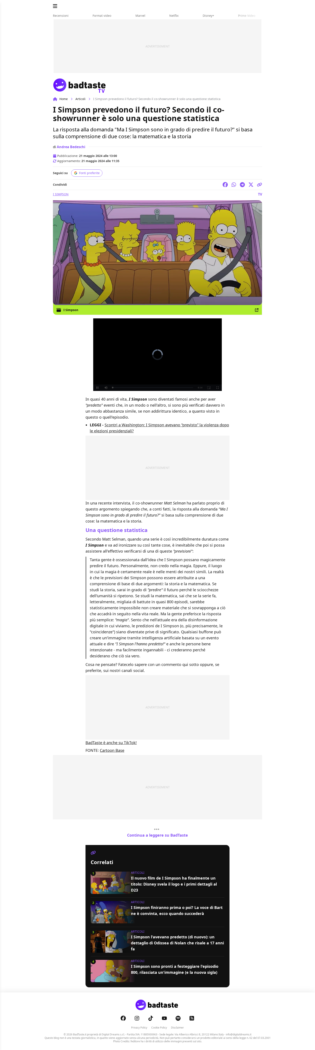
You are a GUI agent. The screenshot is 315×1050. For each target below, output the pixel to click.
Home (63, 99)
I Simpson (61, 194)
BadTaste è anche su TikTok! (111, 742)
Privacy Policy (139, 1027)
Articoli (80, 99)
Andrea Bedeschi (71, 146)
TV (260, 194)
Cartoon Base (112, 750)
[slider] (148, 387)
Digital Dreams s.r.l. (113, 1034)
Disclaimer (177, 1027)
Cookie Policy (159, 1027)
